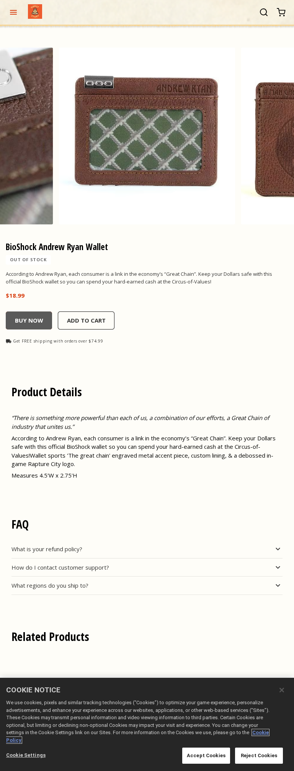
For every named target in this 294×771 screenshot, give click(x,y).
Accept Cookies (206, 755)
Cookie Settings (26, 755)
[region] (147, 724)
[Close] (281, 690)
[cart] (281, 12)
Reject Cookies (259, 755)
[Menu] (13, 12)
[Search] (263, 12)
